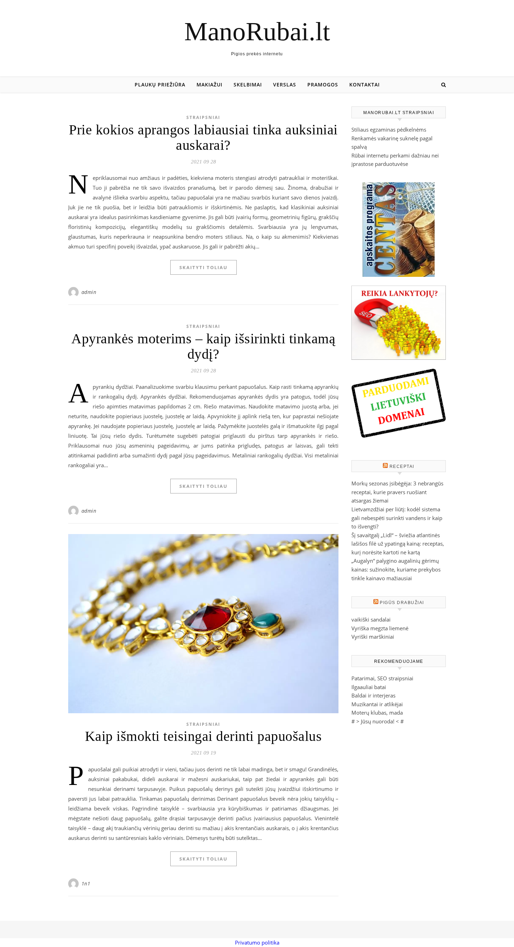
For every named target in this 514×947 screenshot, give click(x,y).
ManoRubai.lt (257, 31)
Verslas (284, 84)
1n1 (86, 883)
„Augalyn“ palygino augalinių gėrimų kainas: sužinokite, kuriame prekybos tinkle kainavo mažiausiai (396, 569)
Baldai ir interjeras (373, 695)
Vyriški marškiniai (372, 636)
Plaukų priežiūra (160, 84)
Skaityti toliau (203, 267)
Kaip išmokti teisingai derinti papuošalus (203, 736)
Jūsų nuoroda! (377, 721)
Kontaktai (364, 84)
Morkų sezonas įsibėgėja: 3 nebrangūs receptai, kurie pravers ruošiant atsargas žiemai (397, 492)
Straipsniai (203, 117)
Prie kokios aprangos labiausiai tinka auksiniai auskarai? (203, 137)
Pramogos (322, 84)
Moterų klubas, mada (377, 712)
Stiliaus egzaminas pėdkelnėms (388, 129)
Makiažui (209, 84)
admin (89, 292)
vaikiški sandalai (371, 619)
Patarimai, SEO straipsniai (382, 678)
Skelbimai (248, 84)
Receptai (402, 466)
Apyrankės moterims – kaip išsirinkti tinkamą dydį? (203, 346)
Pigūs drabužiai (402, 602)
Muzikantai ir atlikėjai (377, 704)
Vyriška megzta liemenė (379, 628)
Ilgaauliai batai (368, 686)
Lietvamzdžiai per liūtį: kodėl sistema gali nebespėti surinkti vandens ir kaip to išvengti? (396, 518)
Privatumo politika (257, 942)
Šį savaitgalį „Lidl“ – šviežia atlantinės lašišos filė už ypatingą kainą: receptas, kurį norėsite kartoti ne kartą (397, 544)
